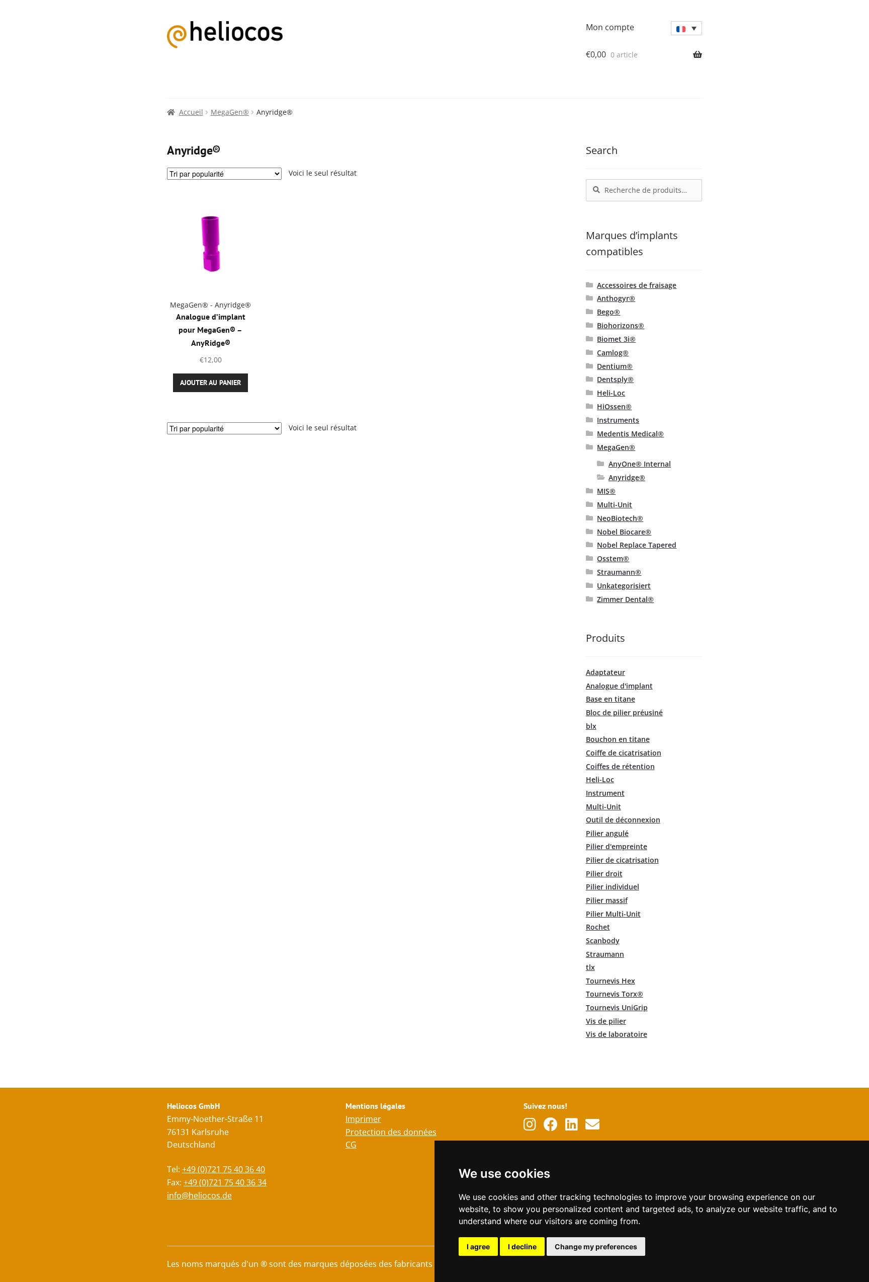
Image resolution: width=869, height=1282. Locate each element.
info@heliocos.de (199, 1195)
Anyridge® (627, 477)
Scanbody (603, 940)
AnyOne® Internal (640, 464)
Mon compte (610, 27)
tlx (590, 967)
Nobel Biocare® (624, 532)
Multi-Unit (614, 504)
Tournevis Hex (610, 981)
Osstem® (613, 558)
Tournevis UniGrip (617, 1007)
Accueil (191, 112)
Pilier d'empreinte (616, 846)
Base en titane (610, 699)
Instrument (605, 793)
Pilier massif (607, 900)
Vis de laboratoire (616, 1034)
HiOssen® (614, 406)
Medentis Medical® (630, 433)
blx (591, 726)
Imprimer (363, 1118)
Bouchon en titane (618, 739)
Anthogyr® (616, 298)
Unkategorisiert (624, 585)
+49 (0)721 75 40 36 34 (225, 1182)
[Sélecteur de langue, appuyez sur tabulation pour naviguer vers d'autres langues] (686, 28)
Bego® (608, 312)
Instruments (618, 420)
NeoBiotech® (620, 518)
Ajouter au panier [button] (210, 382)
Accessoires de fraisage (636, 285)
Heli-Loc (611, 393)
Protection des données (391, 1132)
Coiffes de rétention (620, 766)
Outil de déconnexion (623, 819)
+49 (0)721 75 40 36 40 (223, 1169)
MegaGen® (230, 112)
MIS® (606, 491)
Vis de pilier (606, 1021)
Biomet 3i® (616, 339)
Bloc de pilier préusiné (624, 712)
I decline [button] (522, 1246)
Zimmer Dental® (625, 599)
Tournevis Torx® (614, 994)
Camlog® (613, 352)
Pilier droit (604, 873)
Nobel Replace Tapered (636, 545)
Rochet (598, 927)
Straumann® (619, 572)
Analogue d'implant (619, 686)
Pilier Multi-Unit (613, 914)
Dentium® (615, 366)
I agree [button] (478, 1246)
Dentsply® (615, 379)
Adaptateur (605, 672)
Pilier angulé (607, 833)
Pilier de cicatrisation (622, 860)
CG (351, 1144)
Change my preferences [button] (596, 1246)
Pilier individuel (612, 886)
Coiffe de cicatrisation (623, 753)
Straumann (605, 954)
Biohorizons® (620, 325)
